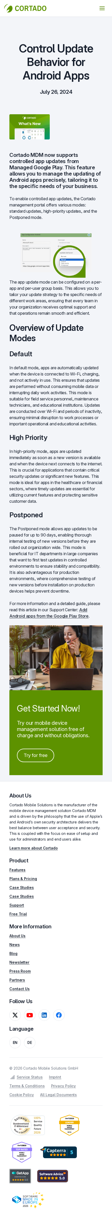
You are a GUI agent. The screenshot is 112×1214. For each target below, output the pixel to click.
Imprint (55, 1077)
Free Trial (18, 914)
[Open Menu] (102, 8)
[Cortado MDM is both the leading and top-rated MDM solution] (69, 1125)
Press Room (20, 971)
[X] (15, 1015)
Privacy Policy (63, 1086)
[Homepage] (25, 8)
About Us (17, 936)
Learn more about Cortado (33, 848)
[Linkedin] (44, 1015)
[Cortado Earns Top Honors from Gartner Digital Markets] (58, 1152)
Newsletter (19, 962)
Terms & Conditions (27, 1086)
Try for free (36, 755)
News (14, 944)
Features (17, 870)
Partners (17, 980)
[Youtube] (29, 1015)
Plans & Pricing (23, 878)
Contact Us (19, 989)
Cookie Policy (21, 1094)
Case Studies (21, 887)
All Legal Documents (58, 1094)
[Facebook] (59, 1015)
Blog (13, 953)
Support (16, 905)
